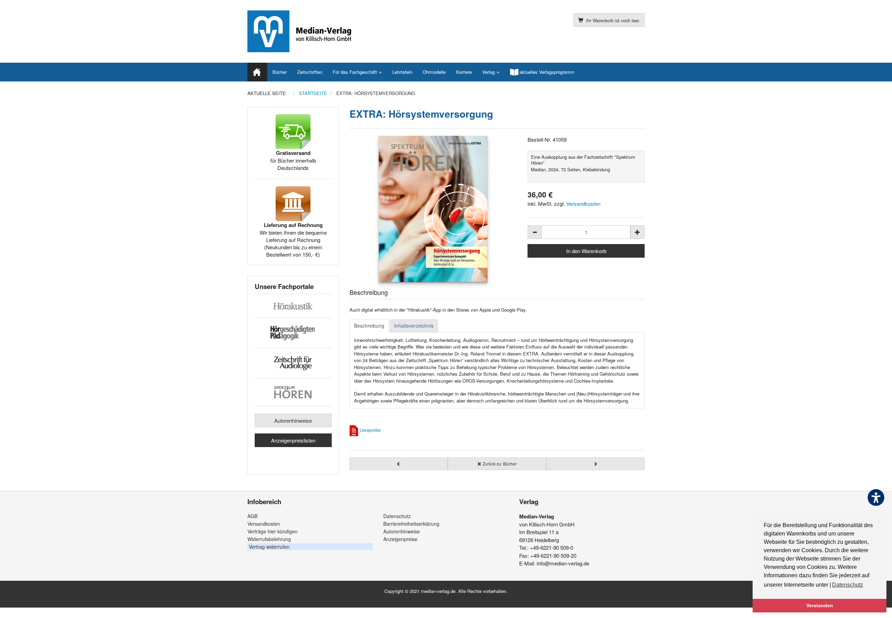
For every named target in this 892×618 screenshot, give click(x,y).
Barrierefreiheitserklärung (411, 523)
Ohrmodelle (434, 72)
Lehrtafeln (402, 72)
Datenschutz (397, 516)
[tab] (369, 326)
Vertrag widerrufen (269, 546)
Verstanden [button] (819, 605)
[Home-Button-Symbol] (257, 72)
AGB (252, 516)
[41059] (433, 209)
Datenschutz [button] (847, 585)
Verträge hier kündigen (272, 531)
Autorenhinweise (293, 420)
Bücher (279, 72)
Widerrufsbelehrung (269, 538)
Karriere (464, 72)
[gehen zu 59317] (595, 463)
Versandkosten (583, 203)
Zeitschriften (309, 72)
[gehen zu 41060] (398, 463)
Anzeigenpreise (400, 538)
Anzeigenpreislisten (293, 440)
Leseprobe (370, 430)
